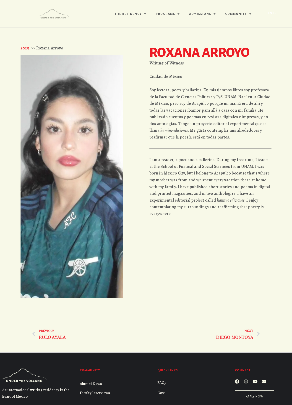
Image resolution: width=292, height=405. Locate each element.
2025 (25, 48)
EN (270, 13)
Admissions (200, 13)
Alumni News (91, 383)
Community (236, 13)
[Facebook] (237, 381)
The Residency (128, 13)
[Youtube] (255, 381)
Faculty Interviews (95, 392)
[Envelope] (264, 381)
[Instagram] (246, 381)
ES (274, 13)
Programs (165, 13)
